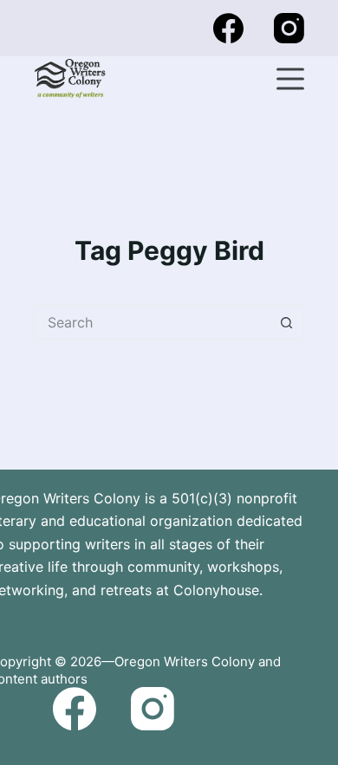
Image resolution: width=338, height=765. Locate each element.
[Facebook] (228, 28)
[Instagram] (289, 28)
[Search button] (287, 322)
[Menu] (290, 79)
